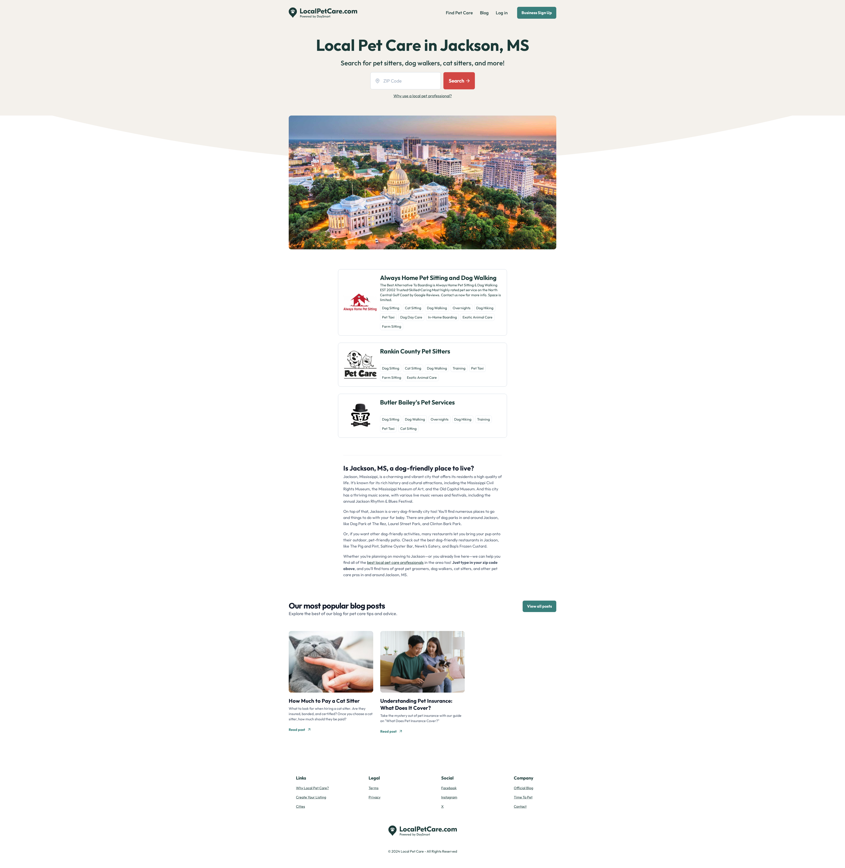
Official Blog (523, 788)
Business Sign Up (537, 12)
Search (456, 80)
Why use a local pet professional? (422, 95)
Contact (520, 806)
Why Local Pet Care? (312, 788)
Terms (373, 788)
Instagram (449, 797)
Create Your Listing (311, 797)
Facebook (449, 788)
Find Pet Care (459, 12)
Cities (300, 806)
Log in (502, 12)
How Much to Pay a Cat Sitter (324, 700)
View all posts (539, 606)
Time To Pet (523, 797)
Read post (297, 730)
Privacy (374, 797)
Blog (484, 12)
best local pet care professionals (395, 562)
